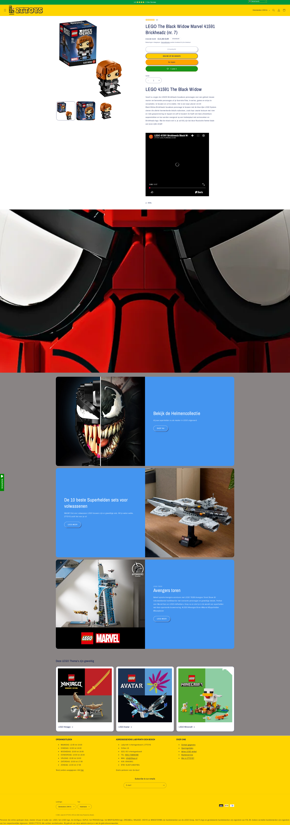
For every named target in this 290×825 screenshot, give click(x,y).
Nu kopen (171, 62)
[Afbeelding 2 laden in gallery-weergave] (85, 110)
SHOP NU (160, 428)
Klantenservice (187, 755)
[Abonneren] (163, 785)
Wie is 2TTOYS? (187, 758)
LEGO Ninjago (64, 727)
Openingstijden (187, 748)
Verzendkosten (165, 42)
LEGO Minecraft (185, 727)
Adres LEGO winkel (189, 751)
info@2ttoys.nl (131, 758)
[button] (5, 10)
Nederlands (255, 1)
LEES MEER (72, 524)
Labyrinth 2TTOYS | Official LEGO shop (71, 815)
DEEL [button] (150, 203)
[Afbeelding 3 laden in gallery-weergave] (105, 110)
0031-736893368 (132, 755)
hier (82, 770)
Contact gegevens (188, 744)
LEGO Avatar (124, 727)
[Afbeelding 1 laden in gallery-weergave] (65, 110)
